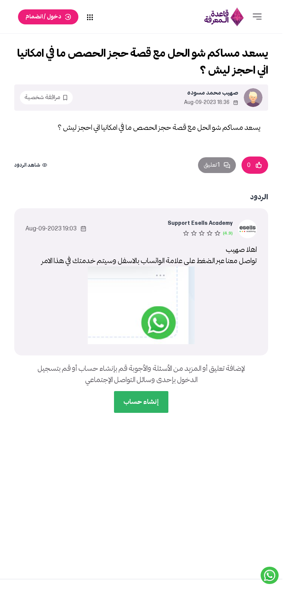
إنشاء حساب (141, 402)
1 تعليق (212, 165)
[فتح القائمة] (257, 17)
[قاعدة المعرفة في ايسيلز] (223, 16)
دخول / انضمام (43, 16)
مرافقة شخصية (42, 97)
